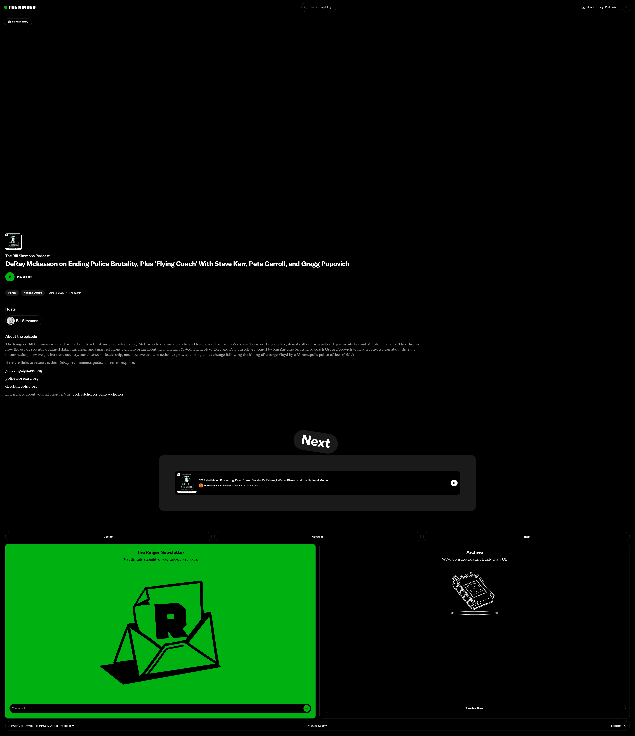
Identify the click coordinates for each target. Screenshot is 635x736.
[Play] (10, 276)
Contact (108, 536)
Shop (527, 536)
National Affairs (33, 292)
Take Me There (474, 708)
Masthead (317, 536)
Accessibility (67, 725)
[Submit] (306, 708)
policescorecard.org (21, 378)
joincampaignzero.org (23, 370)
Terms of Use (16, 725)
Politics (12, 292)
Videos (591, 7)
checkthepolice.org (21, 386)
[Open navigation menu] (626, 7)
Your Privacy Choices (47, 726)
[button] (318, 7)
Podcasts (610, 7)
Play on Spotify (20, 21)
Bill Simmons (27, 320)
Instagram (616, 725)
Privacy (29, 725)
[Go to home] (20, 7)
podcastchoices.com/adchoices (97, 394)
